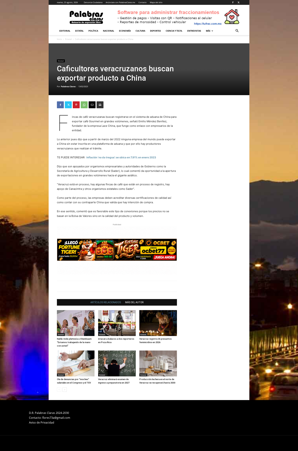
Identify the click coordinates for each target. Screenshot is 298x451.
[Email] (92, 104)
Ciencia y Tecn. (174, 30)
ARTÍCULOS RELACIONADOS (105, 271)
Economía (125, 30)
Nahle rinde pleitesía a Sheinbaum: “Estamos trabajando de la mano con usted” (74, 311)
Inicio (59, 39)
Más (208, 30)
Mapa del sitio (156, 2)
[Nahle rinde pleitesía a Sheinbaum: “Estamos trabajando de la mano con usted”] (76, 292)
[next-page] (64, 358)
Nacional (108, 30)
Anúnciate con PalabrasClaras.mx (120, 2)
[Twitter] (238, 2)
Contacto (142, 2)
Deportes (155, 30)
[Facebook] (232, 2)
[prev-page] (59, 358)
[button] (237, 31)
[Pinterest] (76, 104)
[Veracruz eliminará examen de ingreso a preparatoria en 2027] (117, 332)
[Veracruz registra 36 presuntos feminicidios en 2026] (158, 292)
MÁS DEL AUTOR (134, 271)
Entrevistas (194, 30)
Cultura (140, 30)
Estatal (79, 30)
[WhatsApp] (84, 104)
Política (93, 30)
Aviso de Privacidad (41, 391)
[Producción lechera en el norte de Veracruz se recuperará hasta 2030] (158, 332)
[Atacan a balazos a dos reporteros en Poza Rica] (117, 292)
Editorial (64, 30)
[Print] (100, 104)
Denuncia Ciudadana (93, 2)
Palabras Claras (68, 86)
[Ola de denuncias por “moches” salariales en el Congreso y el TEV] (76, 332)
